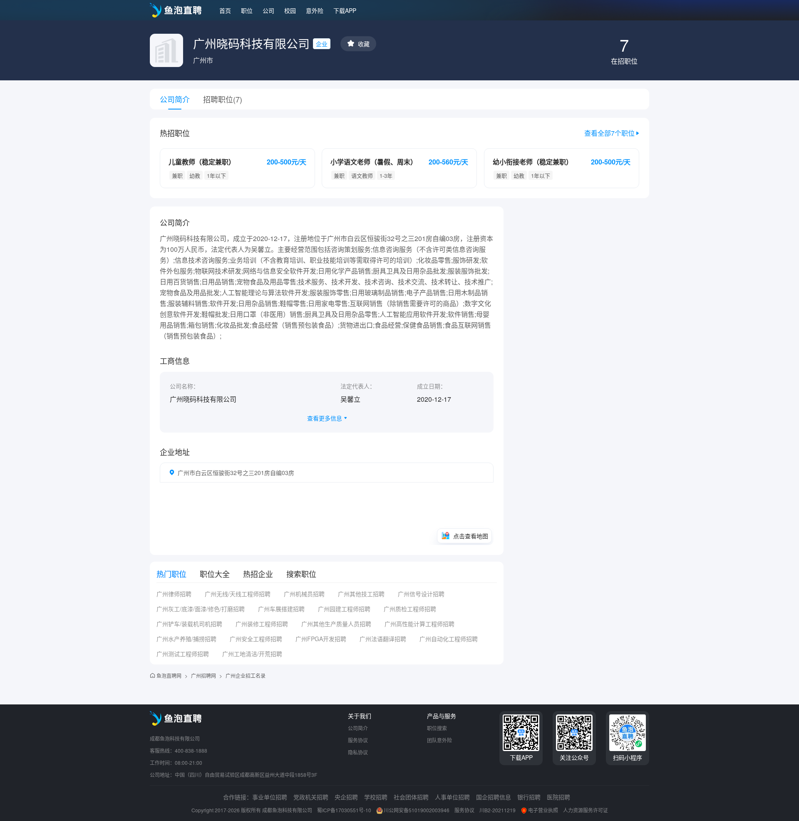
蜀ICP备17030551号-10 (344, 810)
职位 (247, 10)
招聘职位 (222, 99)
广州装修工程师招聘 (262, 623)
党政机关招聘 (310, 797)
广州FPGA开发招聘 (320, 638)
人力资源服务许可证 (585, 810)
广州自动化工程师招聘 (448, 638)
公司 (268, 10)
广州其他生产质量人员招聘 (336, 623)
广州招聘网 (203, 675)
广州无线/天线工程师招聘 (237, 594)
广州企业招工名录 (246, 675)
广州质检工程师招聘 (410, 609)
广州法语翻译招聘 (383, 638)
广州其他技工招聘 (361, 594)
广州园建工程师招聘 (344, 609)
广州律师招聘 (173, 594)
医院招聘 (558, 797)
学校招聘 (375, 797)
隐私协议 (358, 752)
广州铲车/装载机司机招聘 (189, 623)
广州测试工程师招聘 (182, 653)
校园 (290, 10)
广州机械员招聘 (304, 594)
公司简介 (358, 727)
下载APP (344, 10)
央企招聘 (346, 797)
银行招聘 (529, 797)
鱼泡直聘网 (168, 675)
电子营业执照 (543, 810)
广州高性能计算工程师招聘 (419, 623)
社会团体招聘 (411, 797)
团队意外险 (439, 740)
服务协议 (358, 740)
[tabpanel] (326, 627)
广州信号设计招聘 (421, 594)
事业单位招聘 (269, 797)
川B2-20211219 (497, 810)
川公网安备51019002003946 (416, 810)
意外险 (314, 10)
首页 (225, 10)
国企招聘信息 (493, 797)
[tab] (171, 573)
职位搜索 (437, 727)
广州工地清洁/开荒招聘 (252, 653)
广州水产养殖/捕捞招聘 (186, 638)
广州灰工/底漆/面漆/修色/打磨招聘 (200, 609)
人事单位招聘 (452, 797)
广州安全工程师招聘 (256, 638)
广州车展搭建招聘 (281, 609)
